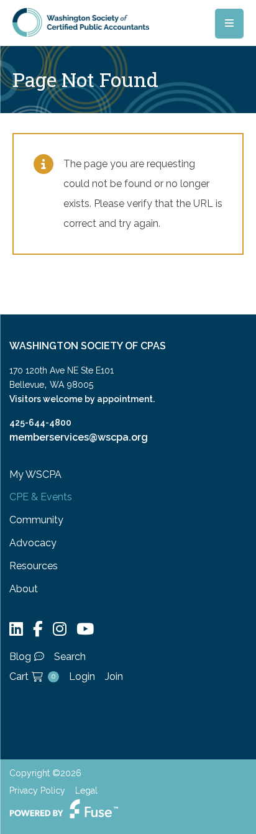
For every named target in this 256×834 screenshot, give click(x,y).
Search (70, 656)
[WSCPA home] (80, 21)
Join (114, 676)
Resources (33, 566)
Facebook (38, 629)
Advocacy (33, 543)
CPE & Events (40, 497)
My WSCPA (35, 474)
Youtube (85, 629)
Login (82, 676)
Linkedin (16, 629)
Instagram (59, 629)
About (23, 589)
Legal (86, 790)
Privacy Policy (37, 790)
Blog (20, 656)
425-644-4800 (40, 423)
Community (36, 520)
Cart (32, 676)
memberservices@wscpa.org (78, 437)
